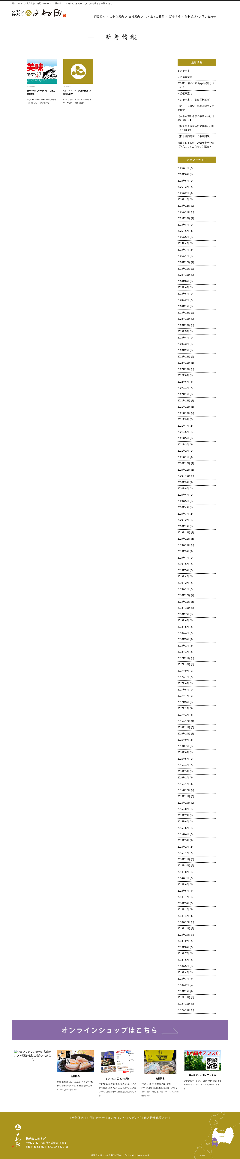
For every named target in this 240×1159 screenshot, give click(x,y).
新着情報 (174, 16)
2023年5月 (183, 331)
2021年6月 (183, 432)
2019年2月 (183, 583)
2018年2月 (183, 645)
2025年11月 (184, 212)
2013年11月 (184, 928)
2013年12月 (184, 922)
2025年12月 (184, 205)
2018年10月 (184, 608)
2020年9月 (183, 482)
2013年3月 (183, 978)
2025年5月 (183, 237)
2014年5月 (183, 891)
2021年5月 (183, 438)
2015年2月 (183, 847)
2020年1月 (183, 526)
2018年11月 (184, 601)
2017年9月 (183, 671)
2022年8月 (183, 375)
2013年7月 (183, 953)
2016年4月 (183, 765)
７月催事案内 (186, 77)
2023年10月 (184, 325)
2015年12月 (184, 790)
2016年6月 (183, 752)
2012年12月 (184, 997)
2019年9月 (183, 551)
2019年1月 (183, 589)
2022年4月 (183, 388)
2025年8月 (183, 224)
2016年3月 (183, 771)
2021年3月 (183, 444)
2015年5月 (183, 828)
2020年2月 (183, 520)
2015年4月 (183, 834)
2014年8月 (183, 872)
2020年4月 (183, 507)
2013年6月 (183, 960)
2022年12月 (184, 356)
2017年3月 (183, 702)
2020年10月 (184, 476)
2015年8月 (183, 809)
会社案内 (134, 16)
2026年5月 (183, 180)
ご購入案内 (117, 16)
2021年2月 (183, 451)
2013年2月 (183, 985)
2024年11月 (184, 268)
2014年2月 (183, 909)
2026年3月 (183, 187)
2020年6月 (183, 495)
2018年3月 (183, 639)
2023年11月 (184, 319)
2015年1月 (183, 853)
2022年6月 (183, 382)
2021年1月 (183, 457)
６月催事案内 (186, 93)
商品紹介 (99, 16)
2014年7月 (183, 878)
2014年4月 (183, 897)
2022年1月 (183, 394)
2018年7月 (183, 614)
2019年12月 (184, 532)
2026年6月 (183, 174)
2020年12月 (184, 463)
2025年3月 (183, 249)
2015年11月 (184, 796)
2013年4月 (183, 972)
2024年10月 (184, 275)
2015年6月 (183, 821)
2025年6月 (183, 231)
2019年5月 (183, 570)
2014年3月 (183, 903)
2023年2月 (183, 350)
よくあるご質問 (154, 16)
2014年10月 (184, 865)
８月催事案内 (186, 71)
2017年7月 (183, 677)
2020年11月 (184, 470)
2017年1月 (183, 715)
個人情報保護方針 (156, 1117)
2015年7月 (183, 815)
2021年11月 (184, 407)
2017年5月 (183, 689)
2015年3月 (183, 840)
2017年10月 (184, 664)
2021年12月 (184, 400)
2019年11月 (184, 538)
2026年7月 (183, 168)
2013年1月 (183, 991)
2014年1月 (183, 916)
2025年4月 (183, 243)
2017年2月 (183, 708)
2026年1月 (183, 199)
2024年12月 (184, 262)
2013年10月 (184, 934)
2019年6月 (183, 564)
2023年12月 (184, 312)
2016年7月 (183, 746)
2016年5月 (183, 759)
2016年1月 (183, 784)
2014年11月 (184, 859)
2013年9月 (183, 941)
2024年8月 (183, 281)
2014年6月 (183, 884)
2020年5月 (183, 501)
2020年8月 (183, 488)
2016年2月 (183, 777)
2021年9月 (183, 419)
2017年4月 (183, 696)
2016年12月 (184, 721)
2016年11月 (184, 727)
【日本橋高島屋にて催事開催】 (195, 136)
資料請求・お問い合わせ (200, 16)
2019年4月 (183, 576)
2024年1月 (183, 306)
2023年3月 (183, 344)
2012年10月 (184, 1010)
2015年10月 (184, 803)
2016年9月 (183, 740)
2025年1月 (183, 256)
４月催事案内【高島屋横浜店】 (195, 99)
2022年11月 (184, 363)
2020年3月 (183, 514)
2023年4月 (183, 337)
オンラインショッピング (124, 1117)
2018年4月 (183, 633)
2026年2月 (183, 193)
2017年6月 (183, 683)
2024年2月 (183, 300)
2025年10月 (184, 218)
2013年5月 (183, 966)
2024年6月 (183, 287)
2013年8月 (183, 947)
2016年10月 (184, 733)
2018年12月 (184, 595)
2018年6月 (183, 620)
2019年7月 (183, 557)
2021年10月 (184, 413)
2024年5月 (183, 293)
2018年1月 (183, 652)
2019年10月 (184, 545)
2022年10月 (184, 369)
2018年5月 (183, 627)
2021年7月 (183, 426)
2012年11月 (184, 1004)
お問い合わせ (96, 1117)
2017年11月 (184, 658)
